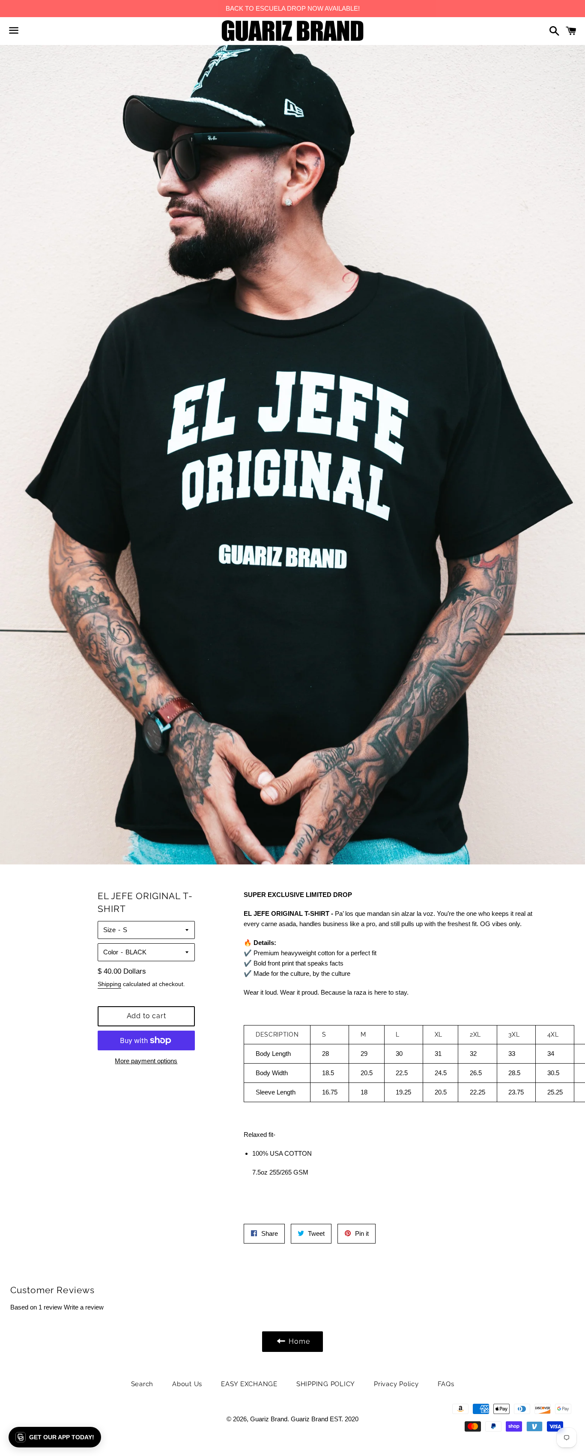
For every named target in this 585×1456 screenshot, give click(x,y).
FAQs (446, 1384)
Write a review (84, 1307)
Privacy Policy (396, 1384)
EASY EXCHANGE (249, 1384)
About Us (187, 1384)
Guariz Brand (268, 1419)
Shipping (109, 984)
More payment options (146, 1060)
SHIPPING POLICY (325, 1384)
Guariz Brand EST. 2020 (324, 1419)
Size (109, 929)
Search (142, 1384)
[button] (55, 1437)
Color (110, 952)
